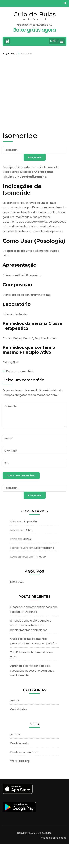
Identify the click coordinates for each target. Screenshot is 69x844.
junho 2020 (17, 582)
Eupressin (30, 521)
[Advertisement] (34, 92)
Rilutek (27, 539)
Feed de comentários (24, 752)
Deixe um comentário (20, 371)
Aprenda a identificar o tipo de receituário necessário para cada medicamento (32, 670)
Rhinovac (40, 557)
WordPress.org (20, 761)
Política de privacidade (53, 838)
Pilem (29, 530)
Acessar (15, 734)
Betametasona (44, 548)
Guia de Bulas (34, 14)
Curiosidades (18, 709)
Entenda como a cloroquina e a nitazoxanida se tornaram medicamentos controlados (30, 625)
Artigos (15, 700)
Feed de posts (19, 743)
